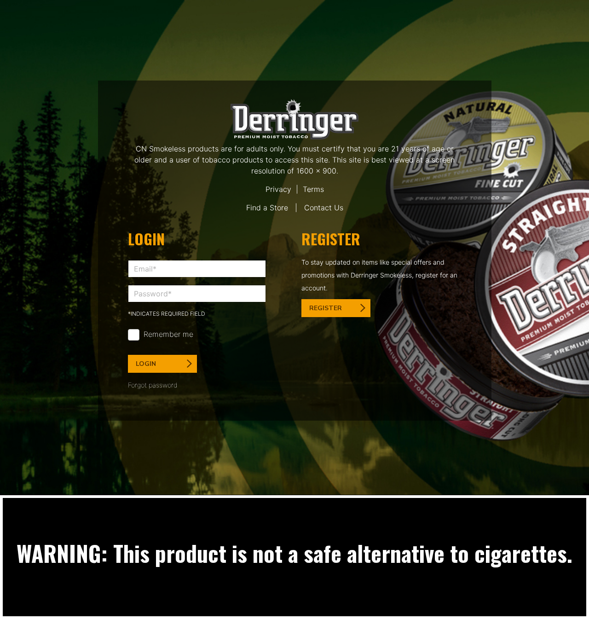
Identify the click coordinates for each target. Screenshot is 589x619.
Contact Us (323, 207)
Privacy (278, 189)
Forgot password (153, 385)
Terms (313, 189)
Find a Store (267, 207)
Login (146, 363)
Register (325, 308)
